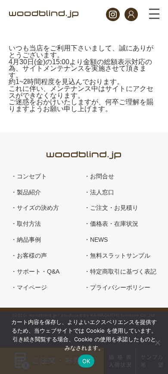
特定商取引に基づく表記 (123, 271)
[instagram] (112, 18)
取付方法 (29, 224)
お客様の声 (32, 255)
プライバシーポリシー (120, 287)
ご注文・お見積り (114, 208)
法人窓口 (102, 192)
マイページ (32, 287)
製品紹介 (29, 192)
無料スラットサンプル (120, 255)
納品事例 (29, 240)
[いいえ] (157, 342)
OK (86, 361)
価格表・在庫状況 (114, 224)
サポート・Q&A (38, 271)
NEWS (99, 240)
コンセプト (32, 176)
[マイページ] (131, 18)
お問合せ (102, 176)
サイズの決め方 (38, 208)
